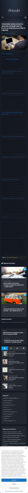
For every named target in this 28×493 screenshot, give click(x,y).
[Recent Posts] (4, 348)
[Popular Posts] (11, 348)
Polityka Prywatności (19, 491)
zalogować (9, 322)
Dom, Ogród (7, 402)
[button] (26, 448)
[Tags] (23, 348)
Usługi (5, 418)
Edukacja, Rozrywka (8, 405)
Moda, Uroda (7, 409)
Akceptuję (14, 480)
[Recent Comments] (17, 348)
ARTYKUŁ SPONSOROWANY (7, 22)
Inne (5, 307)
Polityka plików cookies (9, 491)
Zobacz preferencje (14, 488)
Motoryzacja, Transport (9, 411)
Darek (5, 431)
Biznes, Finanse (19, 22)
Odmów (14, 484)
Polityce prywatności (22, 476)
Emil (5, 435)
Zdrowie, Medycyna (12, 376)
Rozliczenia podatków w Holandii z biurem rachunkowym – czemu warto (14, 285)
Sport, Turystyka (8, 414)
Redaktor (7, 33)
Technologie (11, 359)
